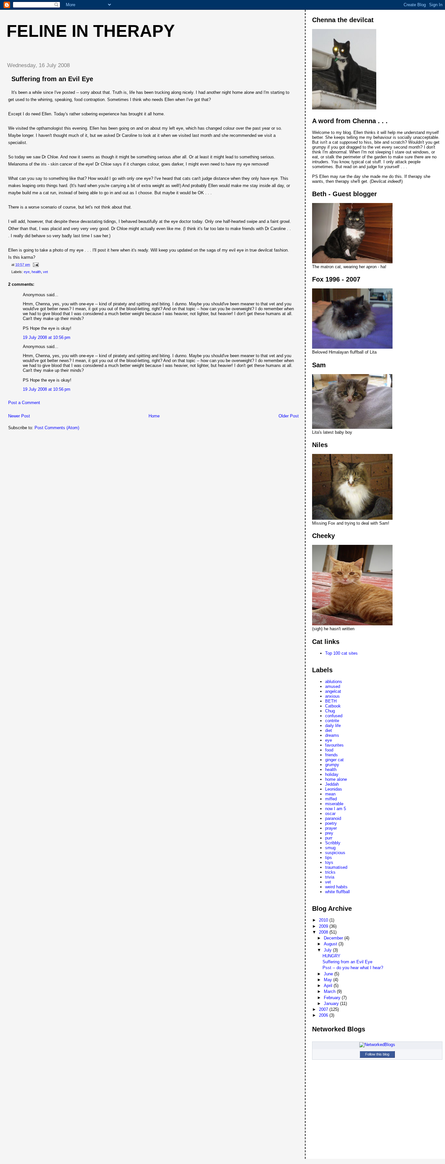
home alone (336, 779)
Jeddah (332, 784)
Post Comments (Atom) (57, 427)
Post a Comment (24, 402)
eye (27, 272)
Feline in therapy (91, 31)
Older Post (289, 416)
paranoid (333, 818)
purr (328, 838)
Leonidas (333, 789)
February (333, 997)
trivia (329, 877)
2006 (324, 1015)
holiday (331, 774)
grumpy (332, 764)
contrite (332, 720)
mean (330, 794)
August (331, 943)
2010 (324, 920)
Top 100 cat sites (341, 653)
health (36, 272)
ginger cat (334, 759)
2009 (324, 926)
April (329, 985)
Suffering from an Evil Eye (347, 961)
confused (333, 715)
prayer (331, 828)
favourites (334, 745)
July (328, 950)
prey (329, 833)
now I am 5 (335, 808)
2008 (324, 932)
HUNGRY (331, 955)
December (334, 938)
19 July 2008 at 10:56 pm (46, 337)
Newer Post (19, 416)
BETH (331, 701)
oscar (330, 813)
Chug (330, 710)
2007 (324, 1009)
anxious (332, 696)
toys (329, 862)
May (328, 979)
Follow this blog (377, 1054)
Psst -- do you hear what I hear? (353, 967)
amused (332, 686)
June (329, 973)
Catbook (333, 706)
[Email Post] (35, 265)
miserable (334, 803)
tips (328, 857)
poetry (331, 823)
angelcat (333, 691)
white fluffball (337, 891)
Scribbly (332, 842)
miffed (331, 798)
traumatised (336, 867)
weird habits (336, 886)
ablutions (333, 681)
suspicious (335, 852)
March (330, 991)
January (332, 1003)
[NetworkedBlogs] (377, 1044)
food (329, 750)
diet (328, 730)
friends (331, 754)
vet (45, 272)
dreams (332, 735)
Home (154, 416)
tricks (330, 872)
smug (330, 847)
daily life (333, 725)
